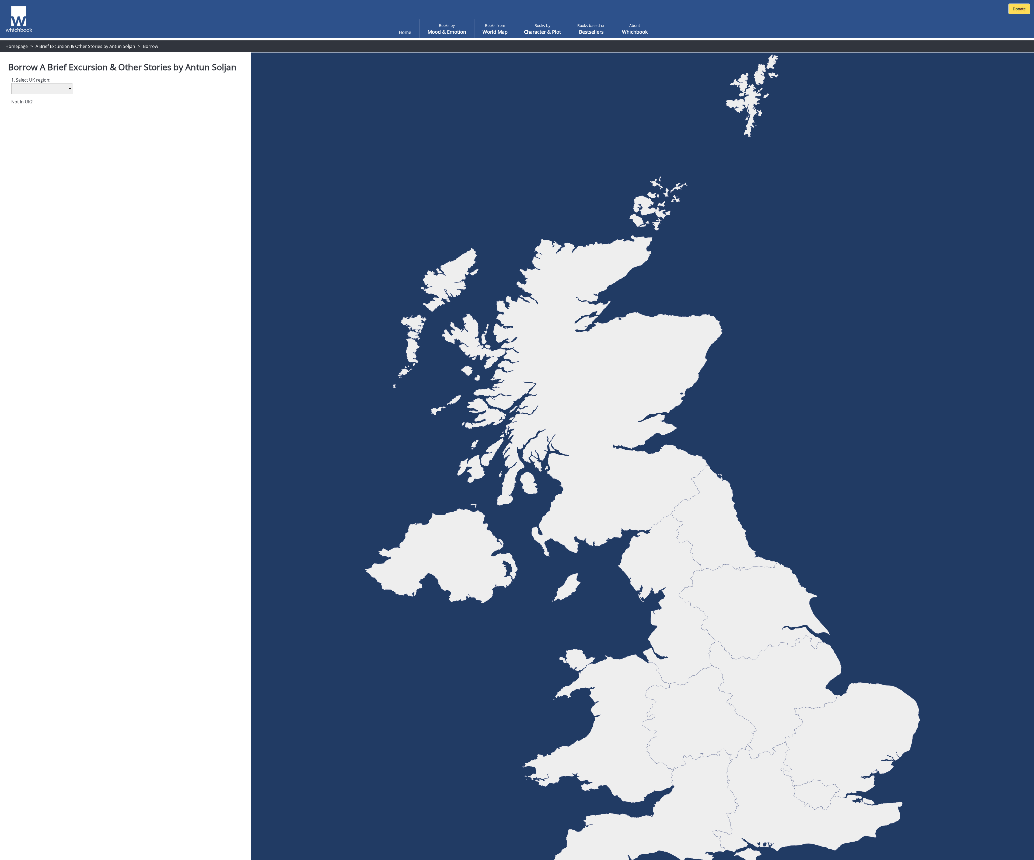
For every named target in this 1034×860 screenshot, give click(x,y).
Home (405, 32)
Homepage (16, 46)
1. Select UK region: (30, 80)
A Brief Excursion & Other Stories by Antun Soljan (85, 46)
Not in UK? (22, 102)
